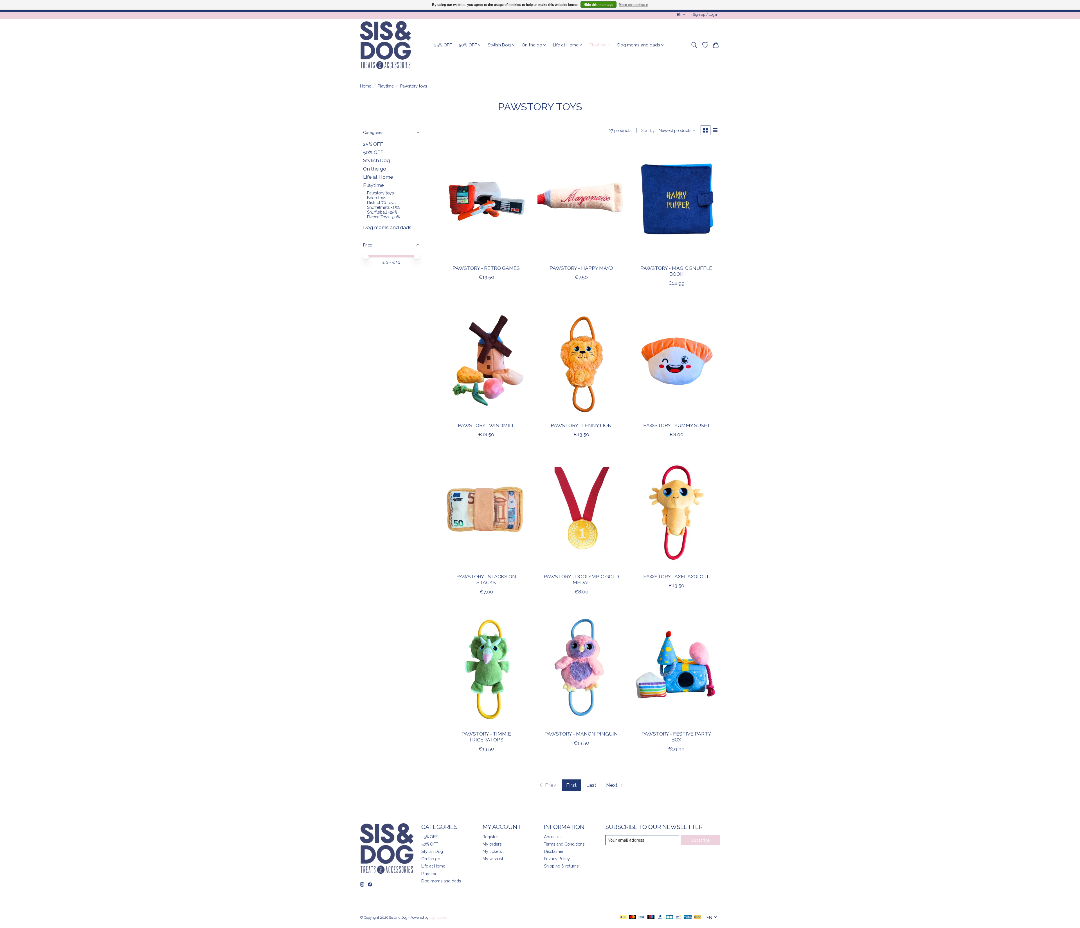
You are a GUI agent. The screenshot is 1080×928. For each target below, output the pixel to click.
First (571, 785)
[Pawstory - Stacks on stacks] (486, 511)
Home (365, 86)
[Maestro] (651, 917)
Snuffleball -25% (382, 212)
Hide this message (598, 5)
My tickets (492, 851)
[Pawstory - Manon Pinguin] (581, 668)
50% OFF (373, 152)
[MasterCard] (632, 917)
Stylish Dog (376, 160)
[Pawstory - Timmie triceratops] (486, 668)
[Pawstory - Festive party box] (676, 668)
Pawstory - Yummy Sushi (676, 425)
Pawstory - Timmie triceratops (486, 737)
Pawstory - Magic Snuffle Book (676, 271)
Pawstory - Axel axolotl (676, 576)
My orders (492, 844)
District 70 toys (381, 202)
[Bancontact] (678, 917)
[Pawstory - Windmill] (486, 359)
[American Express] (688, 917)
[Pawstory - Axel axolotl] (676, 511)
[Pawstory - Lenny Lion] (581, 359)
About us (552, 836)
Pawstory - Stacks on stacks (486, 579)
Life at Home (378, 177)
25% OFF (443, 45)
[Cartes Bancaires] (669, 917)
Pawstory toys (380, 192)
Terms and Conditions (564, 844)
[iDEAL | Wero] (623, 917)
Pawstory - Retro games (486, 268)
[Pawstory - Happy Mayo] (581, 202)
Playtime (386, 86)
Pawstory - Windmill (486, 425)
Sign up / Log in (705, 15)
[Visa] (641, 917)
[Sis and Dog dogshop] (385, 45)
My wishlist (493, 858)
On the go (374, 169)
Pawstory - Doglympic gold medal (581, 579)
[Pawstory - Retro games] (486, 202)
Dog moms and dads (387, 227)
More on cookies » (633, 5)
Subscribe (700, 840)
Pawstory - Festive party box (676, 737)
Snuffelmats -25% (383, 207)
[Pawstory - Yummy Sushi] (676, 359)
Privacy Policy (557, 858)
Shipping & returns (561, 866)
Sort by (648, 130)
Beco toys (376, 197)
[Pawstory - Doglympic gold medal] (581, 511)
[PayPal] (660, 917)
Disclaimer (554, 851)
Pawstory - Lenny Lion (581, 425)
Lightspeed (438, 918)
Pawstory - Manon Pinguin (581, 734)
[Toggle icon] (694, 45)
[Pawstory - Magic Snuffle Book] (676, 202)
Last (591, 785)
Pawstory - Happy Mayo (581, 268)
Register (490, 836)
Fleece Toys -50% (383, 216)
